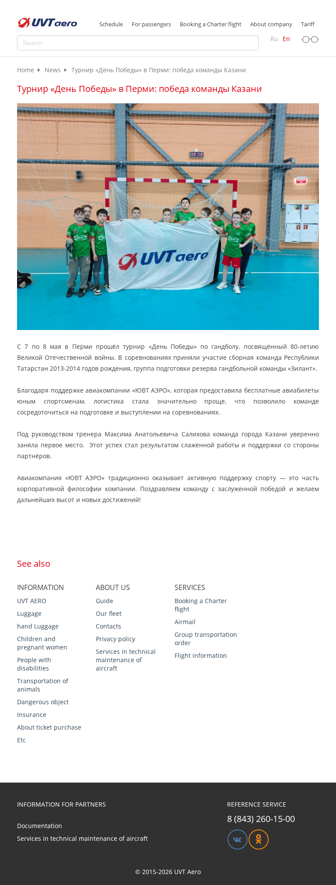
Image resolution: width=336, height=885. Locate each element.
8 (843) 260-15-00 (261, 819)
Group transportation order (206, 638)
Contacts (108, 626)
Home (25, 70)
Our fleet (109, 613)
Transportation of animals (42, 685)
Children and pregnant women (42, 643)
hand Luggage (38, 626)
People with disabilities (34, 664)
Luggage (29, 613)
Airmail (185, 622)
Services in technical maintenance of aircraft (126, 659)
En (286, 39)
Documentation (39, 826)
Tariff (308, 24)
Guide (104, 601)
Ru (274, 39)
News (53, 70)
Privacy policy (115, 639)
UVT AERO (31, 601)
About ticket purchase (49, 727)
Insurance (31, 714)
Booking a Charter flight (201, 605)
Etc (21, 740)
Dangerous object (43, 702)
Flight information (201, 655)
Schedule (111, 24)
